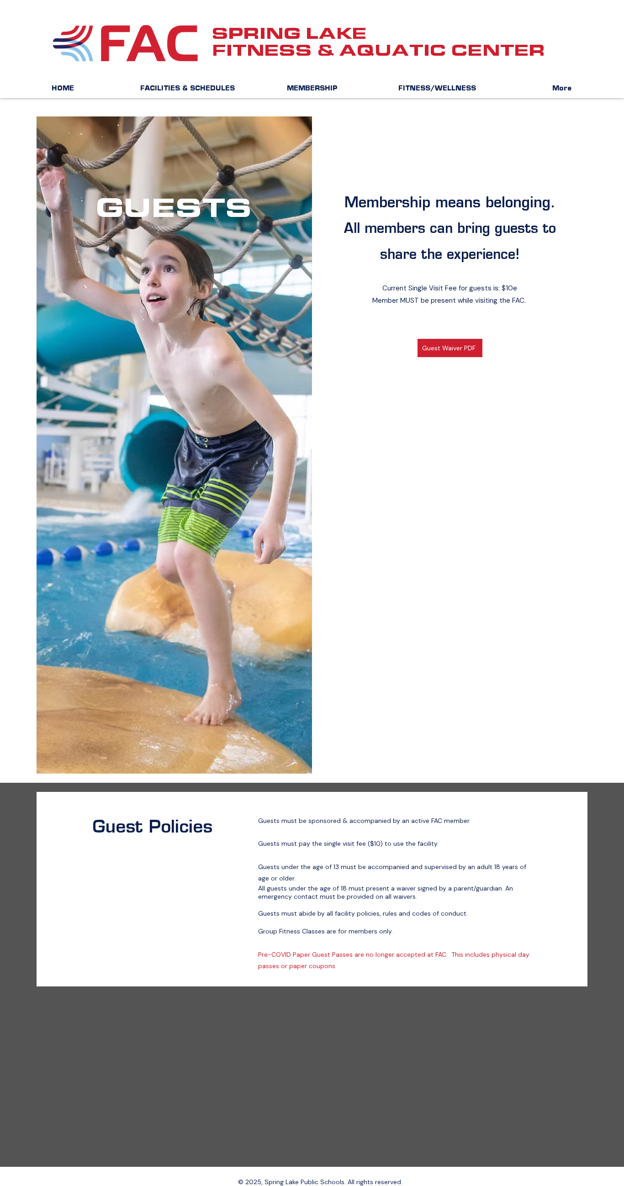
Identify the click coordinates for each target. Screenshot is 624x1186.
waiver (406, 888)
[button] (187, 89)
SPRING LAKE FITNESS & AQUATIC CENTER (378, 42)
